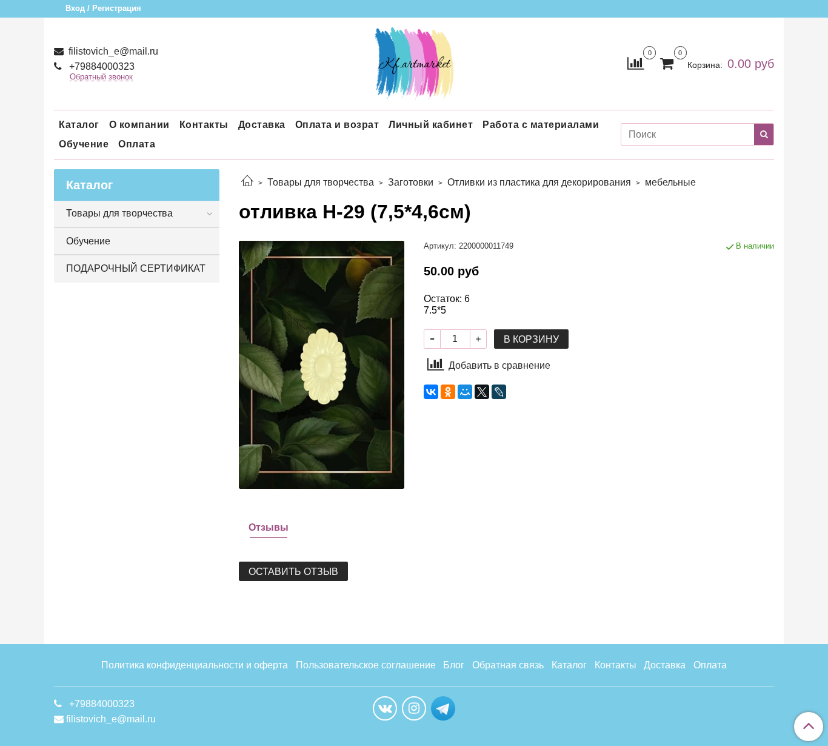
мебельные (670, 182)
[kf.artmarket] (414, 61)
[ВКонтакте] (431, 392)
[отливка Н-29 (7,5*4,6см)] (321, 364)
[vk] (385, 708)
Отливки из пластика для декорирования (539, 182)
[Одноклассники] (448, 392)
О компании (139, 124)
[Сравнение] (635, 63)
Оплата (136, 144)
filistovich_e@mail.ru (112, 51)
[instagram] (414, 708)
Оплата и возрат (337, 124)
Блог (453, 665)
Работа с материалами (540, 124)
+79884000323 (101, 66)
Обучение (84, 144)
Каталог (79, 124)
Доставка (261, 124)
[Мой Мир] (465, 392)
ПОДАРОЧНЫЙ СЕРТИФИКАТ (135, 268)
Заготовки (410, 182)
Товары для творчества (320, 182)
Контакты (204, 124)
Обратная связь (508, 665)
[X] (482, 392)
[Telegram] (443, 707)
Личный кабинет (431, 124)
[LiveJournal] (499, 392)
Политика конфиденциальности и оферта (194, 665)
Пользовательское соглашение (366, 665)
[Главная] (247, 182)
